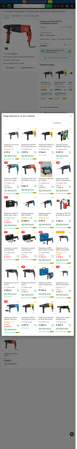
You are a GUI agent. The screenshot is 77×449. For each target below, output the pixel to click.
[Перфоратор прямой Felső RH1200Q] (12, 239)
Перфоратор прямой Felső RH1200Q (11, 249)
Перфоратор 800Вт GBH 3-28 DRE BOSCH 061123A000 (46, 284)
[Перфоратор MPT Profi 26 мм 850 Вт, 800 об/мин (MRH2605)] (63, 204)
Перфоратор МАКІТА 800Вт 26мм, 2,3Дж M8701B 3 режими (11, 214)
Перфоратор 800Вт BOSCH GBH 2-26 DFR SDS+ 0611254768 (46, 249)
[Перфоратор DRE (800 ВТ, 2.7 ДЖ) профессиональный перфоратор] (46, 169)
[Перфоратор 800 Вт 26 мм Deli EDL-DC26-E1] (46, 135)
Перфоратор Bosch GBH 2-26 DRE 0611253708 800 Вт (45, 214)
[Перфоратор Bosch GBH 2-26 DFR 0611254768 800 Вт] (29, 204)
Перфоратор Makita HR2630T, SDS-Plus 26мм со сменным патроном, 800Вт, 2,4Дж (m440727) (10, 319)
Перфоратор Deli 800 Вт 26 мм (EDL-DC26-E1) (29, 145)
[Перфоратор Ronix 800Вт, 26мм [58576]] (63, 239)
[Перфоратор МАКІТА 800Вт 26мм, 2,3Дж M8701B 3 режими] (12, 204)
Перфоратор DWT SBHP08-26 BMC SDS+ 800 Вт (63, 146)
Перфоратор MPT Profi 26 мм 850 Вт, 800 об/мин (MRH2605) (63, 214)
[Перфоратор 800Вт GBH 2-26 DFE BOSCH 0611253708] (63, 169)
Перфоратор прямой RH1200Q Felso (62, 318)
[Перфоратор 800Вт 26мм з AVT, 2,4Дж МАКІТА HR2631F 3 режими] (12, 169)
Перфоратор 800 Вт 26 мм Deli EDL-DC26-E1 (46, 145)
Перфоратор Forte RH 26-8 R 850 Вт (11, 145)
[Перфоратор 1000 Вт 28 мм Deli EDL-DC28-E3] (29, 308)
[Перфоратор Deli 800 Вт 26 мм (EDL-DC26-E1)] (29, 135)
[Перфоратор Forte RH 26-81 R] (12, 273)
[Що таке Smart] (17, 159)
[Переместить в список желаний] (18, 129)
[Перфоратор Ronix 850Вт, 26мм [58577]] (63, 273)
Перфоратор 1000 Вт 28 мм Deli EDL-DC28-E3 (28, 319)
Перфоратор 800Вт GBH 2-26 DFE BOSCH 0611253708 (63, 180)
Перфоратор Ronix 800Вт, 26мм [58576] (62, 249)
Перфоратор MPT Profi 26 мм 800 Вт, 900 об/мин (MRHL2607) (28, 180)
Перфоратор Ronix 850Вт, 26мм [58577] (62, 283)
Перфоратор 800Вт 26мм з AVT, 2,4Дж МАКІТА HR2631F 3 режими (10, 180)
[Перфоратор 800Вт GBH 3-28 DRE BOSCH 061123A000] (46, 273)
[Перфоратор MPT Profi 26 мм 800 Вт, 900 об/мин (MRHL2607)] (29, 169)
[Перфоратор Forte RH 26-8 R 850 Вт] (12, 135)
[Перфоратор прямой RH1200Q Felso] (63, 308)
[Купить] (18, 152)
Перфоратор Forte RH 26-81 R (11, 283)
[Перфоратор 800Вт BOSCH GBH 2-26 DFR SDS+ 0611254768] (46, 239)
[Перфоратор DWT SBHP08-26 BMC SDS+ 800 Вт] (63, 135)
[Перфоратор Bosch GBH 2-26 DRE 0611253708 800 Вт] (46, 204)
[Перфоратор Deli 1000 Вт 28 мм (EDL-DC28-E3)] (46, 308)
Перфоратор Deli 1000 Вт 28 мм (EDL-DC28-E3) (46, 319)
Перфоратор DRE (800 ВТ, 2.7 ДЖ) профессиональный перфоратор (46, 180)
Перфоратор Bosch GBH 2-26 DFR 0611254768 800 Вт (27, 214)
